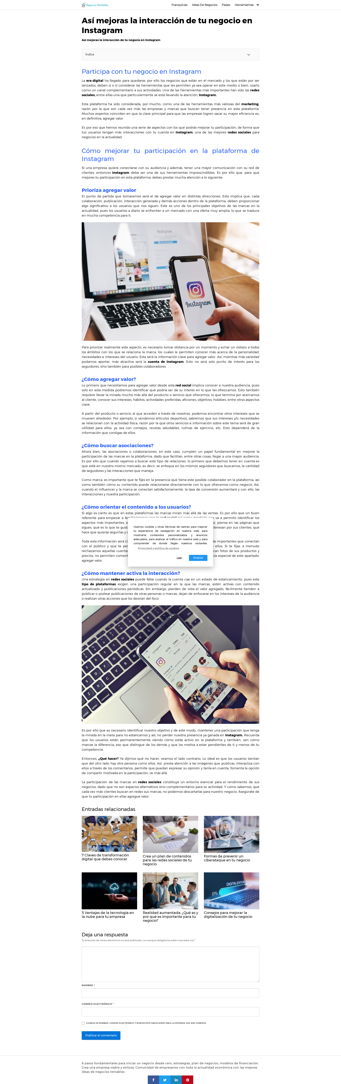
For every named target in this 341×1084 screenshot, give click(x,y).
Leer (179, 557)
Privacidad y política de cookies (158, 548)
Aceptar (198, 557)
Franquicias (179, 5)
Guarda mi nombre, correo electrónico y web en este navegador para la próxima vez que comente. (146, 1023)
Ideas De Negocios (204, 5)
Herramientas (244, 5)
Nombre (88, 985)
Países (226, 5)
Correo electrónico (98, 1003)
